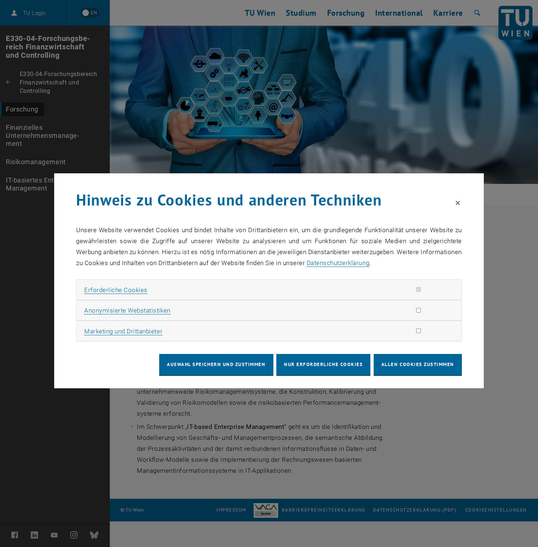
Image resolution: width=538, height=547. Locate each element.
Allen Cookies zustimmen (417, 364)
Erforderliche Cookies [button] (115, 290)
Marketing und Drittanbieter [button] (123, 331)
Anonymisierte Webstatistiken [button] (127, 310)
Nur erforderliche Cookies (323, 364)
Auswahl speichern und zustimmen (216, 364)
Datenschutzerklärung (338, 263)
